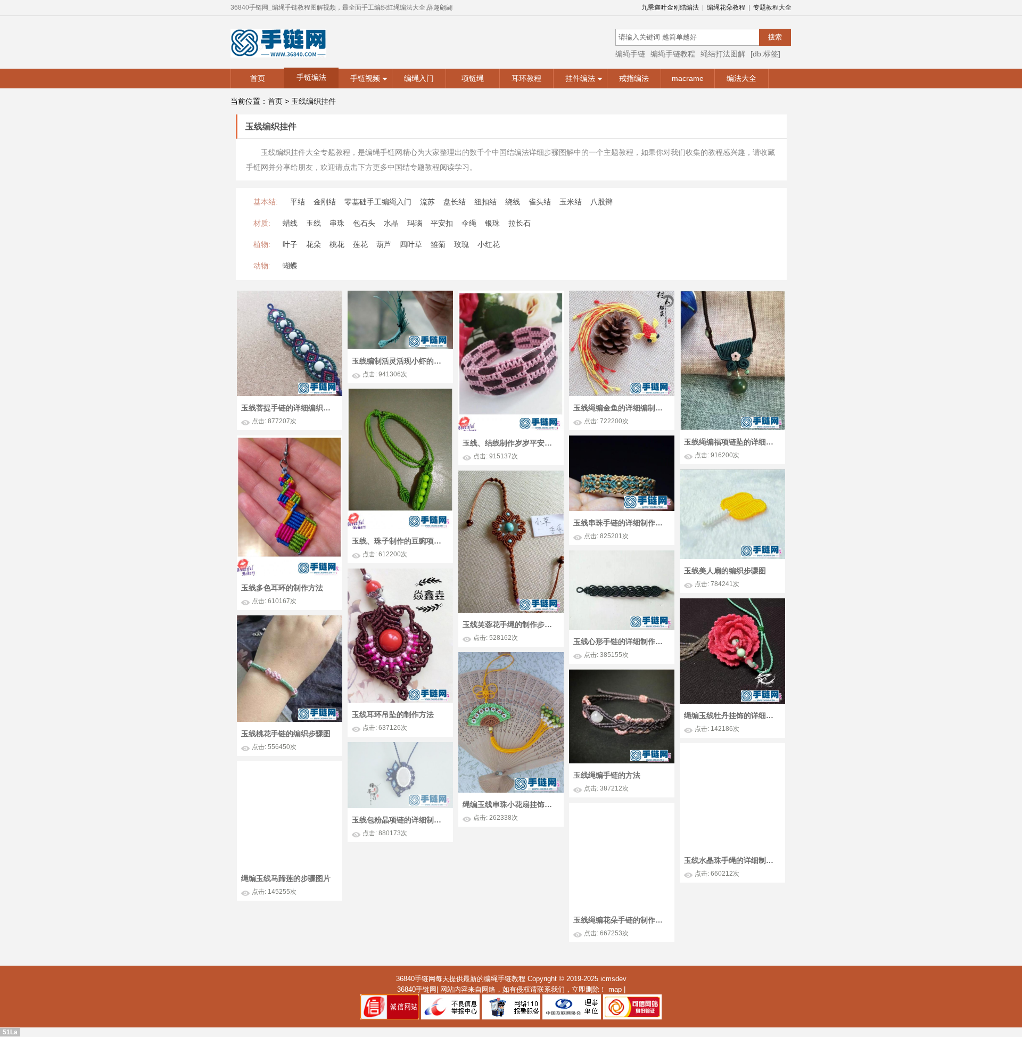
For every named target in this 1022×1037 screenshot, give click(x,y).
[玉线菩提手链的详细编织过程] (289, 295)
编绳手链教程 (672, 54)
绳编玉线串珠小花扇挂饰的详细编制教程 (510, 804)
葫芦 (383, 244)
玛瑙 (414, 223)
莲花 (360, 244)
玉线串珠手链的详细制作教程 (620, 522)
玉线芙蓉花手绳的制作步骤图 (510, 624)
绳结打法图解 (722, 54)
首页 (257, 78)
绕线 (512, 201)
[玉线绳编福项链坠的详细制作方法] (732, 295)
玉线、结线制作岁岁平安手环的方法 (510, 443)
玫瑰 (461, 244)
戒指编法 (634, 78)
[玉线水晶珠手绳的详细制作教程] (732, 748)
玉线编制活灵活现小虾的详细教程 (399, 361)
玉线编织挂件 (313, 101)
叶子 (290, 244)
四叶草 (411, 244)
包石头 (364, 223)
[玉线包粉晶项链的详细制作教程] (400, 747)
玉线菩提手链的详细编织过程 (288, 408)
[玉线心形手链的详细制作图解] (621, 555)
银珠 (492, 223)
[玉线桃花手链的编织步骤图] (289, 620)
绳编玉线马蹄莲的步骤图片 (286, 878)
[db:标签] (765, 54)
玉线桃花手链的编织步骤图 (286, 733)
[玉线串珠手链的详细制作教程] (621, 440)
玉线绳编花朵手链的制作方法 (620, 920)
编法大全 (741, 78)
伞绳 (468, 223)
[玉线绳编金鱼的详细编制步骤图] (621, 295)
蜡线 (290, 223)
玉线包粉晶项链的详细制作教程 (399, 820)
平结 (297, 201)
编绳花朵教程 (726, 7)
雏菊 (438, 244)
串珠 (336, 223)
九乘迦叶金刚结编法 (670, 7)
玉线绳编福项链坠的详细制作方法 (731, 442)
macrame (688, 78)
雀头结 (540, 201)
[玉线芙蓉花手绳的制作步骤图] (511, 475)
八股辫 (601, 201)
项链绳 (472, 78)
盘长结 (454, 201)
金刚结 (325, 201)
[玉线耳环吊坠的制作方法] (400, 573)
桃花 (336, 244)
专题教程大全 (772, 7)
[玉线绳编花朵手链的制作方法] (621, 807)
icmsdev (613, 979)
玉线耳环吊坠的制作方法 (393, 714)
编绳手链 (630, 54)
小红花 (488, 244)
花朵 (313, 244)
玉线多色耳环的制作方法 (282, 587)
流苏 (427, 201)
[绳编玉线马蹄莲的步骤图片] (289, 766)
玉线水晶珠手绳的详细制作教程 (731, 860)
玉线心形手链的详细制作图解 (620, 641)
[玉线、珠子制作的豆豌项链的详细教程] (400, 393)
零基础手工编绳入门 (377, 201)
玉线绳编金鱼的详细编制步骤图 (620, 408)
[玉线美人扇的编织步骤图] (732, 474)
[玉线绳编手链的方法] (621, 674)
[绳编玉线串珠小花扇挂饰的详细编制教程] (511, 657)
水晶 (391, 223)
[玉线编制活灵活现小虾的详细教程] (400, 295)
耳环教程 (526, 78)
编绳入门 (419, 78)
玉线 (313, 223)
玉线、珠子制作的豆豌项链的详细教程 (399, 541)
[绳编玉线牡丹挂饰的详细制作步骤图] (732, 603)
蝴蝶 (290, 265)
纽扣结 (485, 201)
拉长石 (519, 223)
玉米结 (570, 201)
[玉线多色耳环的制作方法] (289, 440)
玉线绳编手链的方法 (606, 775)
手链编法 (311, 77)
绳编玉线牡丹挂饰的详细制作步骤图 (731, 715)
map (615, 989)
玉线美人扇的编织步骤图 (725, 570)
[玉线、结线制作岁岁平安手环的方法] (511, 295)
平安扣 (442, 223)
